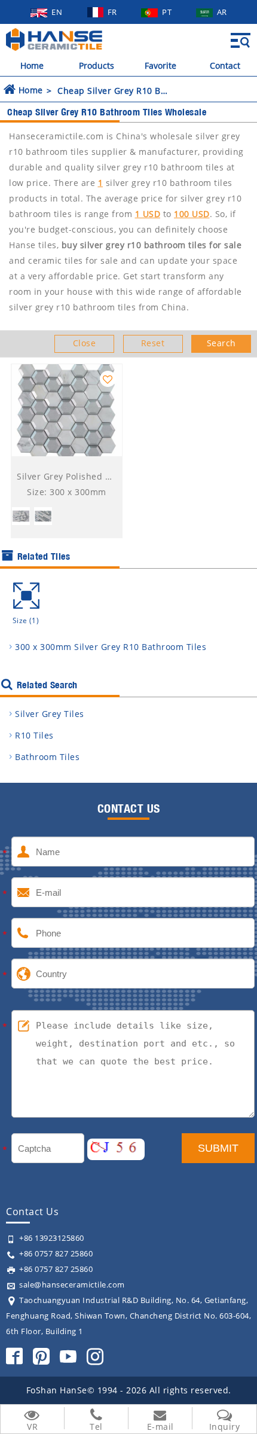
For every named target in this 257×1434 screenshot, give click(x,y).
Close (84, 343)
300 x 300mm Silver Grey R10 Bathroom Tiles (110, 646)
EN (58, 12)
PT (168, 12)
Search (221, 343)
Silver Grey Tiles (49, 713)
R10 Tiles (34, 735)
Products (96, 65)
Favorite (160, 65)
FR (114, 12)
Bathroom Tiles (47, 756)
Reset (153, 343)
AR (222, 12)
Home (32, 65)
